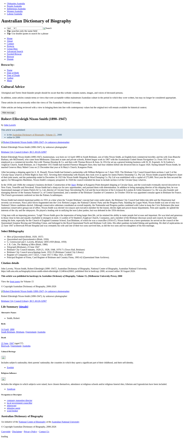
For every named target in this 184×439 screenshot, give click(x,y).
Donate (10, 59)
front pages (15, 281)
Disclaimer (17, 431)
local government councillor (19, 403)
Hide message (8, 113)
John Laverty (10, 125)
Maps (9, 80)
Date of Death (13, 75)
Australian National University (65, 422)
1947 (11, 343)
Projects (10, 46)
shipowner (11, 405)
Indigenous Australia (16, 8)
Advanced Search (15, 51)
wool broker (12, 411)
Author (10, 78)
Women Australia (15, 11)
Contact (10, 43)
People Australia (14, 6)
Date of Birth (13, 73)
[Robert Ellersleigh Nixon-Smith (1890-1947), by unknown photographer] (35, 142)
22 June (4, 343)
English (10, 367)
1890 (12, 329)
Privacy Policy (30, 431)
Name (9, 70)
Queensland (30, 332)
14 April (5, 329)
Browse (10, 56)
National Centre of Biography (32, 422)
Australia (41, 332)
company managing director (19, 400)
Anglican (11, 389)
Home (10, 38)
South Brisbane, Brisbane (12, 332)
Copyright (5, 431)
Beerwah (5, 346)
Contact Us (44, 431)
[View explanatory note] (3, 357)
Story (73, 185)
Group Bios (12, 49)
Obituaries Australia (16, 3)
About (10, 41)
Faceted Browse (14, 54)
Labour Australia (14, 14)
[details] (23, 306)
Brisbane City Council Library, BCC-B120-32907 (24, 152)
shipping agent (13, 408)
